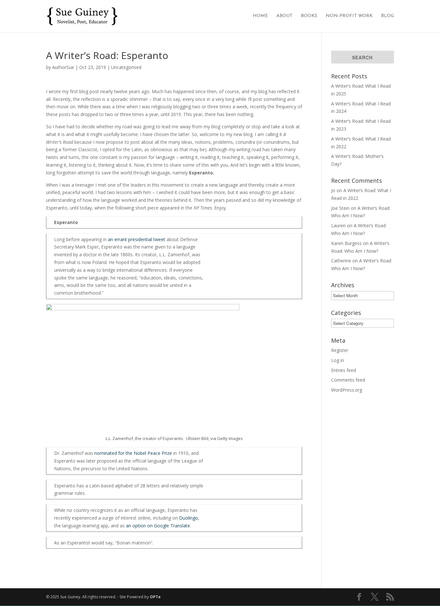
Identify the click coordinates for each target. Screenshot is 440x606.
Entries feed (343, 370)
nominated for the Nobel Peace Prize (133, 453)
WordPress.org (346, 390)
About (284, 16)
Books (309, 16)
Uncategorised (126, 67)
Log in (337, 360)
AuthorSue (63, 67)
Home (260, 16)
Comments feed (348, 380)
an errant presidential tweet (136, 239)
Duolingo (188, 518)
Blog (387, 16)
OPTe (155, 597)
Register (339, 350)
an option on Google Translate (158, 526)
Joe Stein (340, 208)
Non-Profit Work (349, 16)
